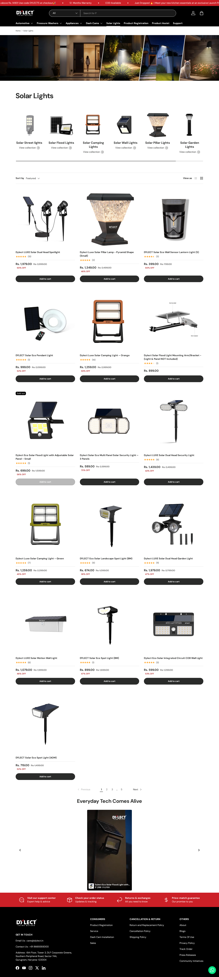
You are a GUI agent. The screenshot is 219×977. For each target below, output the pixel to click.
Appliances (72, 23)
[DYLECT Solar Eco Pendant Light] (45, 321)
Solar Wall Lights (126, 143)
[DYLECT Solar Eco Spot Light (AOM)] (45, 724)
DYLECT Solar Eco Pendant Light (34, 355)
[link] (83, 789)
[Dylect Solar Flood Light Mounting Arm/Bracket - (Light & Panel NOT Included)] (173, 321)
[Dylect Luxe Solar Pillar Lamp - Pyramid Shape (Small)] (109, 218)
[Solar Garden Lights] (189, 124)
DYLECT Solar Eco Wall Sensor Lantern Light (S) (171, 252)
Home (18, 31)
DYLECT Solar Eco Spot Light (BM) (99, 658)
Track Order (186, 949)
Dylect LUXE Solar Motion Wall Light (36, 658)
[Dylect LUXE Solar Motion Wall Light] (45, 624)
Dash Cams (92, 23)
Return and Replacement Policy (147, 925)
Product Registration (136, 23)
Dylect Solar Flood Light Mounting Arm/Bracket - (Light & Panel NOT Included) (172, 357)
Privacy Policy (187, 943)
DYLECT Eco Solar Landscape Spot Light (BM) (106, 558)
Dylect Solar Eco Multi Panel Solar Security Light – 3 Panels (109, 457)
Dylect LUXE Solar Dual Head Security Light (169, 455)
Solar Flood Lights (61, 143)
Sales (93, 943)
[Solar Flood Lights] (61, 124)
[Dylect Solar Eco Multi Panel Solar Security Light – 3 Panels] (109, 421)
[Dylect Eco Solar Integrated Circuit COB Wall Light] (173, 624)
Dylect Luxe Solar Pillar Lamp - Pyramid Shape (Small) (107, 254)
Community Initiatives (191, 961)
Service (94, 931)
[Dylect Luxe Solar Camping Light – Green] (45, 524)
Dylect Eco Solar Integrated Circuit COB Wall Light (173, 658)
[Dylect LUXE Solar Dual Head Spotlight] (45, 218)
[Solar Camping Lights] (93, 124)
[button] (201, 13)
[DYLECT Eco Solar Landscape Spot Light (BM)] (109, 524)
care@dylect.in (35, 940)
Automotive (22, 23)
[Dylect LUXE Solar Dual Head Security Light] (173, 421)
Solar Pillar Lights (157, 143)
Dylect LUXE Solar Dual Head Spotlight (38, 252)
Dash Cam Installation (102, 937)
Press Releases (188, 955)
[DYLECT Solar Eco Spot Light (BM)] (109, 624)
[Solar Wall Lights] (125, 124)
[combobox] (112, 13)
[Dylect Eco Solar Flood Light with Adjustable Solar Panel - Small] (45, 421)
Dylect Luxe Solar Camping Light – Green (40, 558)
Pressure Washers (47, 23)
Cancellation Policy (140, 931)
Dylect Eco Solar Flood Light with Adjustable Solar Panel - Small (45, 457)
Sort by (20, 178)
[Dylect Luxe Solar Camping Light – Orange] (109, 321)
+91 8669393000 (39, 946)
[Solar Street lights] (29, 124)
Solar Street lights (29, 143)
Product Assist (160, 23)
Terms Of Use (187, 937)
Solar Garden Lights (189, 145)
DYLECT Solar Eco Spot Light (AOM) (36, 757)
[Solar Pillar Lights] (157, 124)
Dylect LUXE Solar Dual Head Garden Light (168, 558)
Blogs (182, 931)
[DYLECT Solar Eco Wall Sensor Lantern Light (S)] (173, 218)
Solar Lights (113, 23)
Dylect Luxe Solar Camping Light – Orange (105, 355)
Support (177, 23)
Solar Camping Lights (93, 145)
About (183, 925)
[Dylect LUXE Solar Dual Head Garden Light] (173, 524)
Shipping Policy (138, 937)
